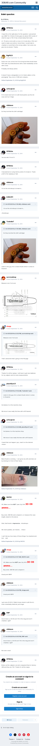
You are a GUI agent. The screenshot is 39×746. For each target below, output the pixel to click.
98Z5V (9, 497)
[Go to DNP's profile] (3, 614)
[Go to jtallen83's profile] (3, 198)
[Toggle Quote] (4, 204)
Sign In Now (19, 708)
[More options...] (35, 29)
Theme (11, 739)
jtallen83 (9, 197)
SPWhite (5, 19)
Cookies (27, 739)
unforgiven (10, 89)
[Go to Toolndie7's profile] (3, 223)
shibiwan (9, 105)
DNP (8, 613)
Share (10, 720)
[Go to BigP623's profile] (3, 57)
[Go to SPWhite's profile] (3, 29)
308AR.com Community (13, 2)
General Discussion (20, 21)
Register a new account (20, 696)
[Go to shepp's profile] (3, 327)
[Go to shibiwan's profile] (3, 106)
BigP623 (9, 55)
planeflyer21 (11, 384)
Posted (14, 30)
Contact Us (19, 739)
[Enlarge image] (19, 130)
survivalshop (11, 277)
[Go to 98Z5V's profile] (3, 498)
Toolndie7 (10, 221)
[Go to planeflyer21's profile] (3, 385)
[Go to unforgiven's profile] (3, 90)
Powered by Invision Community (19, 743)
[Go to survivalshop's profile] (3, 278)
